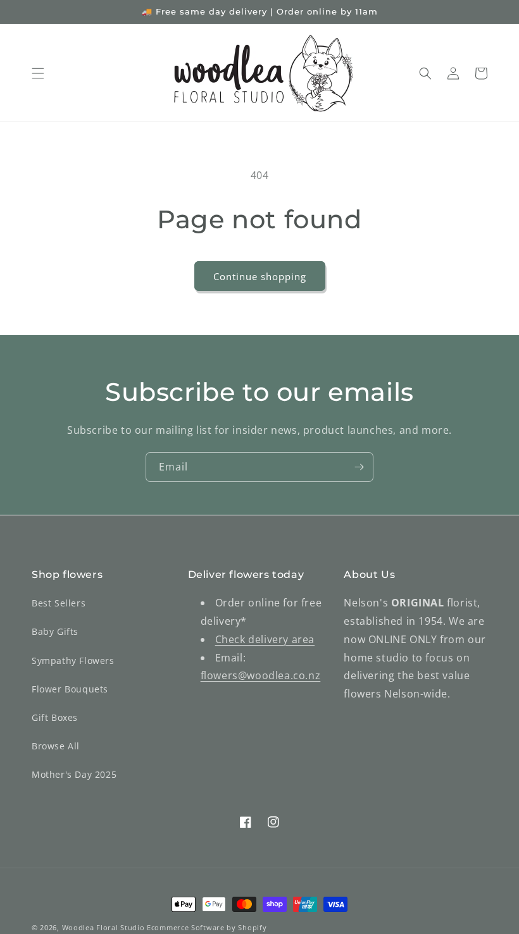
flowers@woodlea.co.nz (261, 675)
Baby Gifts (55, 631)
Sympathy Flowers (73, 660)
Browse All (56, 746)
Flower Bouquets (70, 689)
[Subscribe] (359, 467)
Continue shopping (259, 276)
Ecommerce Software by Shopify (206, 927)
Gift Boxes (55, 717)
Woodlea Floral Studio (103, 927)
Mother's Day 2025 (74, 774)
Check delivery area (265, 639)
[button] (38, 73)
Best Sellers (58, 603)
